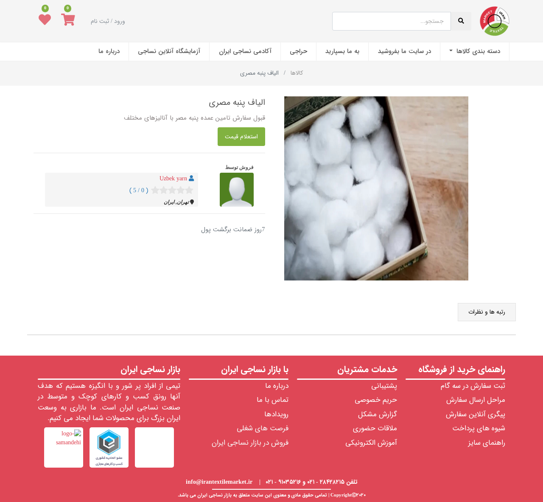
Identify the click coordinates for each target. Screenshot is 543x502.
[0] (68, 21)
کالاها (297, 73)
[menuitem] (475, 51)
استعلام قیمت (241, 136)
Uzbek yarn (173, 178)
